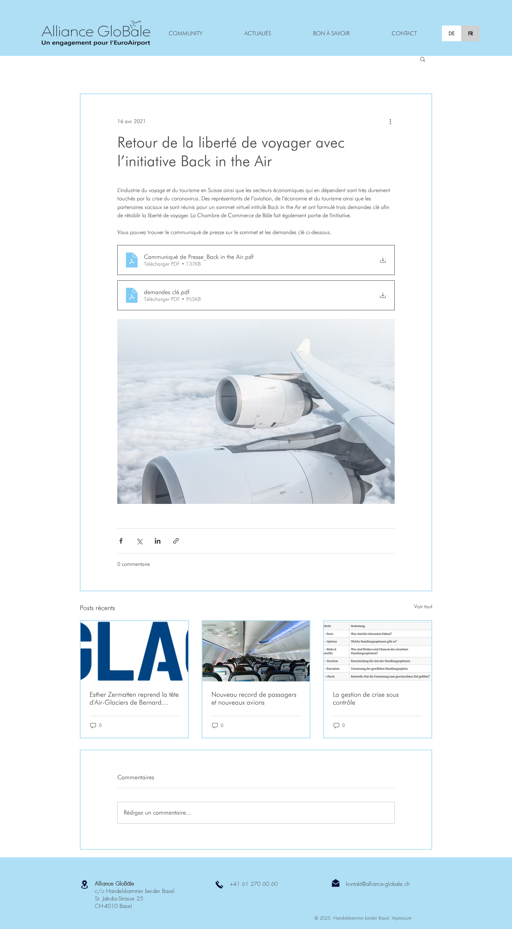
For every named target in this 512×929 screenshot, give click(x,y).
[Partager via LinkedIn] (157, 540)
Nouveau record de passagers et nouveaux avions (253, 698)
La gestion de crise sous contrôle (366, 698)
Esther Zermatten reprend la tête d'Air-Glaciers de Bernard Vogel (134, 698)
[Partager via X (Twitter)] (139, 540)
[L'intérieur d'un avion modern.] (256, 651)
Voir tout (423, 606)
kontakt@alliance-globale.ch (378, 884)
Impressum (402, 918)
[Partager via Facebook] (120, 540)
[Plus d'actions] (390, 121)
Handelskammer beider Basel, (362, 918)
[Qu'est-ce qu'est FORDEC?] (377, 651)
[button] (422, 59)
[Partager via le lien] (176, 540)
